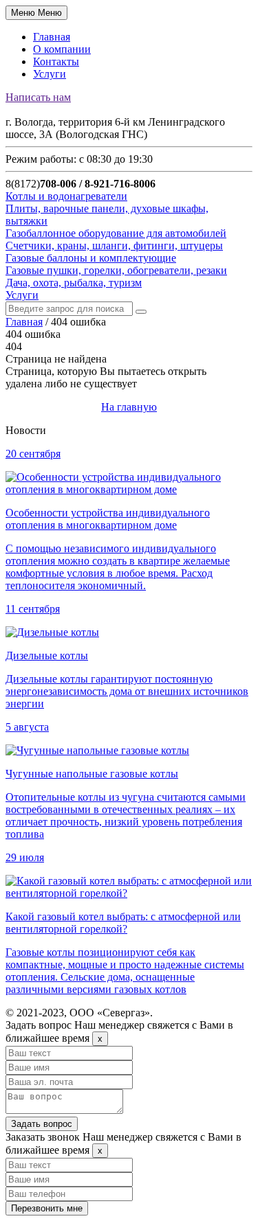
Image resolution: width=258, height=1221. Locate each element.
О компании (62, 49)
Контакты (56, 61)
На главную (129, 407)
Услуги (49, 74)
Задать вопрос (41, 1124)
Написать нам (38, 97)
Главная (51, 37)
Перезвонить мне (47, 1208)
